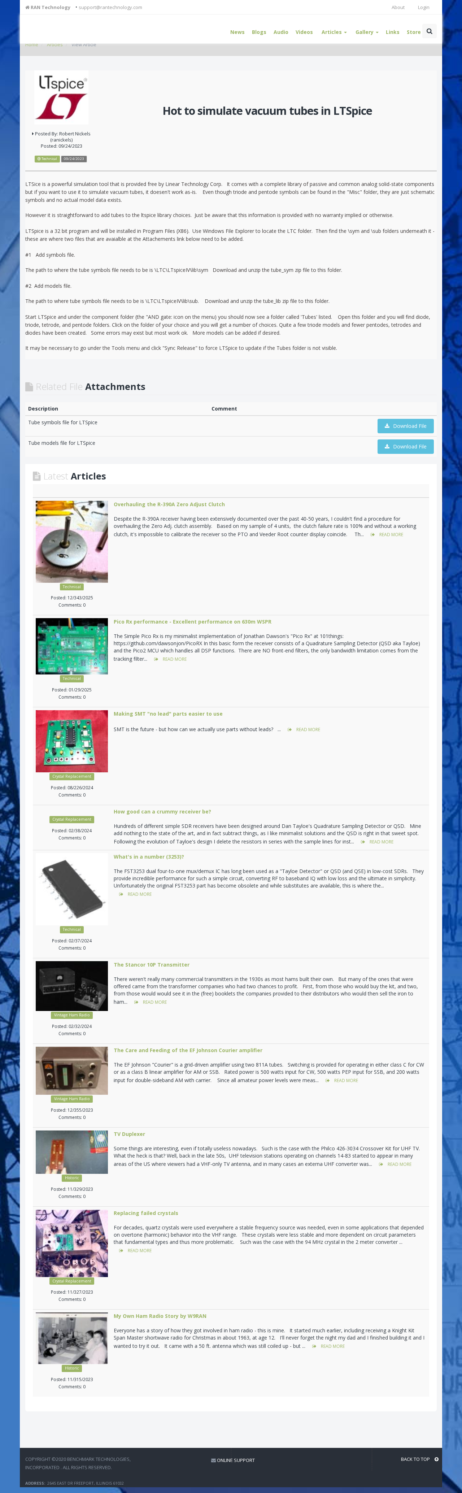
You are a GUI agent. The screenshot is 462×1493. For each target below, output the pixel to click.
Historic (72, 1177)
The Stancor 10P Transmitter (151, 964)
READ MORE (390, 534)
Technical (72, 586)
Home (31, 44)
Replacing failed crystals (146, 1213)
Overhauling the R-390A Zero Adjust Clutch (169, 504)
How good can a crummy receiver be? (162, 811)
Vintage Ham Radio (72, 1014)
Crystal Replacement (71, 776)
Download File (410, 425)
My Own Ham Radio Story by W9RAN (160, 1315)
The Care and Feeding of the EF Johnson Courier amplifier (188, 1050)
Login (423, 7)
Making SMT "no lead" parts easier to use (168, 713)
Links (393, 32)
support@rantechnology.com (110, 7)
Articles (55, 44)
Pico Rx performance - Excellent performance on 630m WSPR (192, 621)
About (398, 7)
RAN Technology (50, 7)
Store (414, 32)
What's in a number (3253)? (149, 856)
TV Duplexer (129, 1133)
